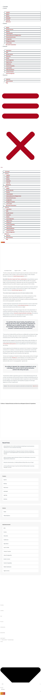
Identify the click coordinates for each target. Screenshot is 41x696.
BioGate (8, 31)
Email (1, 616)
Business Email (2, 632)
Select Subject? (2, 638)
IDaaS (5, 511)
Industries (5, 46)
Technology (5, 6)
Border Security (9, 29)
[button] (20, 126)
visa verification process (23, 305)
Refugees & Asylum (10, 41)
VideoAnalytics (7, 515)
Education (8, 56)
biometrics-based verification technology (23, 313)
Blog (7, 82)
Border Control (9, 54)
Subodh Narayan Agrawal (18, 276)
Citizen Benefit (9, 33)
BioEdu (7, 27)
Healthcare (8, 64)
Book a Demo (4, 639)
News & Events (9, 81)
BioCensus (8, 21)
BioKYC (7, 14)
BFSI (7, 52)
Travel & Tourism (10, 71)
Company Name (2, 627)
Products (5, 8)
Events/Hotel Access (11, 37)
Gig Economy (9, 62)
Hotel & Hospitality (10, 65)
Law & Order (9, 43)
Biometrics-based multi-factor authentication (17, 279)
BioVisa (7, 16)
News (25, 270)
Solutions (5, 23)
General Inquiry (11, 639)
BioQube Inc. (14, 357)
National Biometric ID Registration (13, 35)
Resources (5, 75)
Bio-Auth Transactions (11, 44)
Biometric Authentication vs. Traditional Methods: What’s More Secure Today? (19, 462)
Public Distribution (10, 69)
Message (1, 687)
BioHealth (8, 18)
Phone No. (1, 621)
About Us (8, 79)
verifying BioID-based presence (9, 343)
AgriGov (8, 12)
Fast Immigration (10, 60)
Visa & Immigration (10, 73)
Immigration (9, 39)
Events (7, 58)
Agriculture (8, 50)
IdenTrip (8, 20)
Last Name (2, 610)
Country (1, 641)
